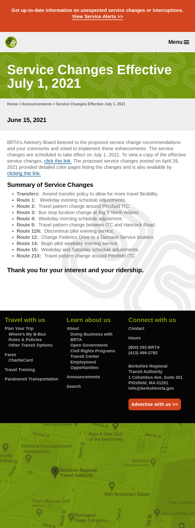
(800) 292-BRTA (144, 347)
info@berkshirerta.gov (151, 388)
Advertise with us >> (154, 404)
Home (12, 104)
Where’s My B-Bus (27, 334)
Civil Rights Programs (92, 351)
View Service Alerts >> (97, 16)
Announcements (37, 104)
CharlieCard (21, 360)
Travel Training (20, 369)
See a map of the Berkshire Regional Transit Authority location (97, 475)
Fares (10, 354)
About (73, 328)
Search (74, 386)
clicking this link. (24, 173)
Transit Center (84, 356)
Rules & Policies (25, 339)
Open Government (89, 345)
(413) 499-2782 (143, 352)
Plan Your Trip (19, 328)
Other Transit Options (31, 345)
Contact (136, 328)
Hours (134, 338)
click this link (57, 161)
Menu (175, 42)
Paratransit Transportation (31, 379)
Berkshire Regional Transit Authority (11, 42)
